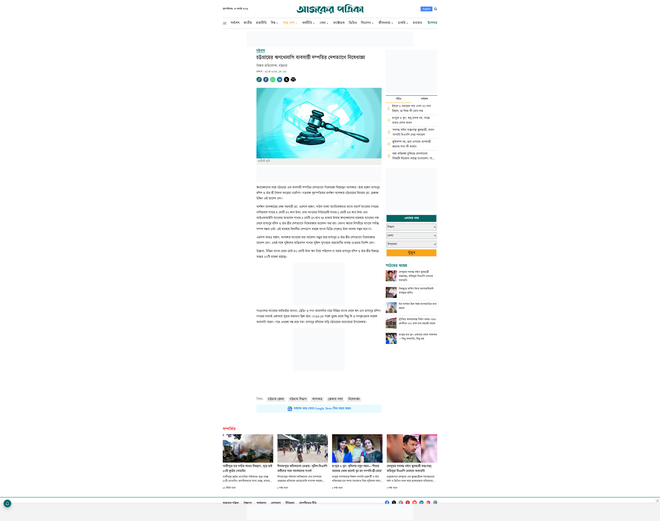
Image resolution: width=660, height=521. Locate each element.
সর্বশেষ (424, 99)
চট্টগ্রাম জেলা (276, 399)
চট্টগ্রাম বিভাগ (298, 399)
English (426, 9)
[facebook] (266, 79)
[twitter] (286, 79)
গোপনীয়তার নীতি (307, 503)
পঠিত (398, 99)
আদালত (317, 399)
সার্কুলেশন (261, 503)
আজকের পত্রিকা (231, 503)
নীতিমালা (289, 503)
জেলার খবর (335, 399)
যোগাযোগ (276, 503)
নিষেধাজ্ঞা (354, 399)
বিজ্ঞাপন (248, 503)
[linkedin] (279, 79)
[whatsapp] (273, 79)
